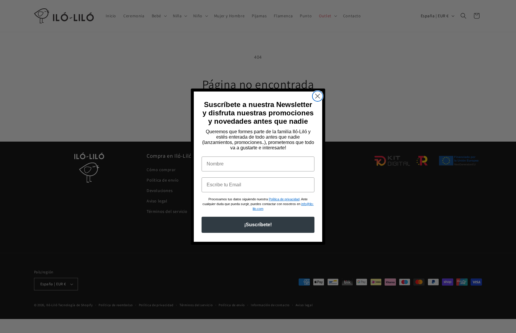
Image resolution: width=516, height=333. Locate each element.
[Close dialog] (317, 96)
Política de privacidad (284, 199)
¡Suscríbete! (258, 224)
